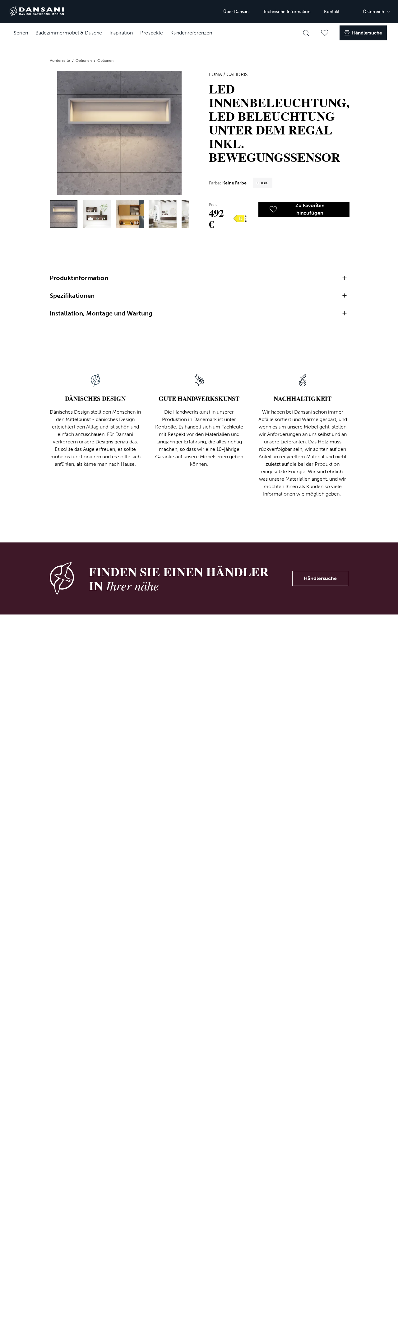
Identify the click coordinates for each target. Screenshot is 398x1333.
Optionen (84, 60)
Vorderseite (60, 60)
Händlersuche (320, 578)
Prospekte (151, 33)
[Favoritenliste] (324, 33)
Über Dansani (236, 11)
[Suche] (306, 33)
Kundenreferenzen (191, 33)
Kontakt (332, 11)
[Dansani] (36, 11)
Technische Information (286, 11)
